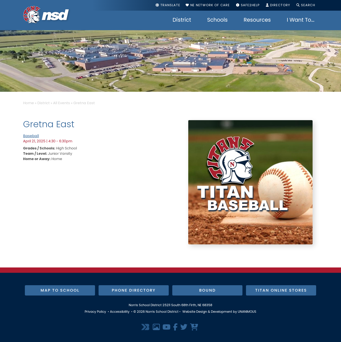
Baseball (31, 136)
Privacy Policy (95, 312)
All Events (61, 103)
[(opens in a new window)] (145, 327)
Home (28, 103)
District (182, 20)
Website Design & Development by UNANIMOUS (219, 312)
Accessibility (119, 312)
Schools (217, 20)
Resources (257, 20)
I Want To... (300, 20)
